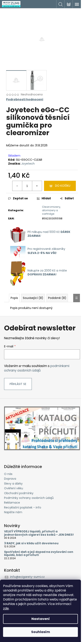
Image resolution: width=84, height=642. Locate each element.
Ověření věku (13, 488)
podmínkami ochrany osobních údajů (36, 368)
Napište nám (13, 512)
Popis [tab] (14, 298)
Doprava (10, 479)
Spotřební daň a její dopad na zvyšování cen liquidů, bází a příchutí (38, 553)
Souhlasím (40, 632)
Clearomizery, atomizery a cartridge (51, 210)
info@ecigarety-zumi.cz (27, 577)
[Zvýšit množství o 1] (37, 186)
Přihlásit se (18, 384)
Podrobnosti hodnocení (24, 99)
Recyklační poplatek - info (22, 507)
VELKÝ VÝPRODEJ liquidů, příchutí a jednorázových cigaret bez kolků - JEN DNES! (39, 533)
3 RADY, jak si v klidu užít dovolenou (31, 543)
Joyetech (28, 164)
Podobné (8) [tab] (57, 298)
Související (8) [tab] (33, 298)
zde (6, 608)
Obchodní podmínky (18, 493)
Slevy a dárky (13, 484)
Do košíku (62, 186)
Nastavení (40, 618)
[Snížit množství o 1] (17, 186)
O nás (8, 474)
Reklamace (12, 503)
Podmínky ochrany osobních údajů (29, 498)
